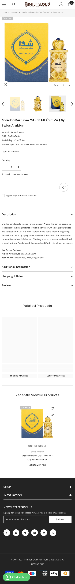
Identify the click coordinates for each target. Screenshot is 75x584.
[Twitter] (53, 532)
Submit (60, 519)
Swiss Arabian (17, 132)
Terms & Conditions (27, 195)
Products (14, 12)
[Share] (70, 187)
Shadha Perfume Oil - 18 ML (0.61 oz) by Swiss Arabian (38, 457)
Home (4, 12)
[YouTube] (43, 532)
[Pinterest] (25, 532)
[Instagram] (16, 532)
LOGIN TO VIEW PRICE (10, 152)
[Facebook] (6, 532)
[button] (63, 85)
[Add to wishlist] (63, 187)
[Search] (14, 4)
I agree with (11, 195)
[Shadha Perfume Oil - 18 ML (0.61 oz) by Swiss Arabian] (37, 423)
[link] (19, 370)
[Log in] (61, 4)
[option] (37, 52)
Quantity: (6, 160)
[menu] (4, 4)
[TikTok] (34, 532)
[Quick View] (52, 414)
